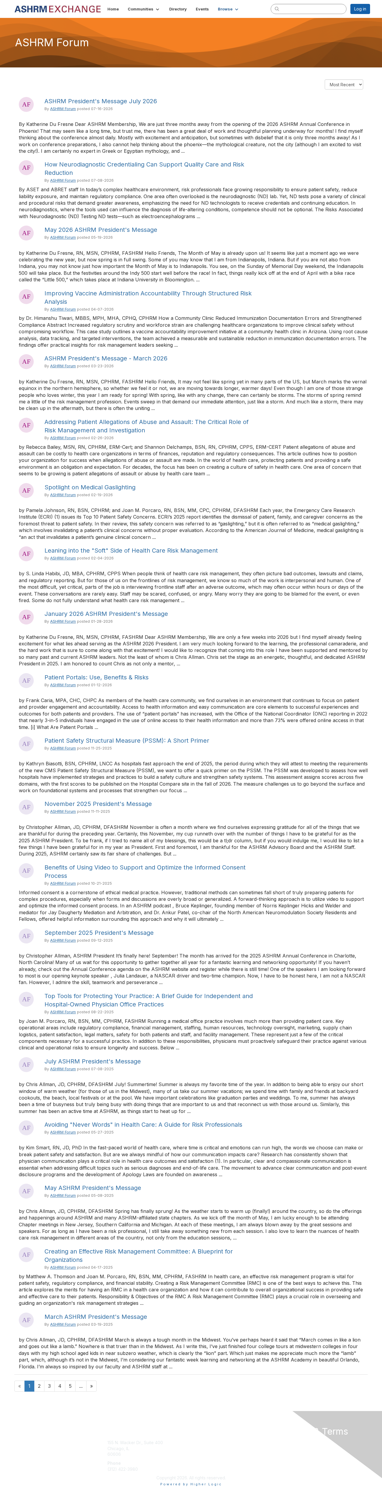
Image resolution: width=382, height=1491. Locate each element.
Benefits (201, 1448)
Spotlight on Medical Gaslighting (89, 487)
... (81, 1386)
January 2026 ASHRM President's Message (106, 613)
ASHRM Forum (63, 109)
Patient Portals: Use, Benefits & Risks (96, 677)
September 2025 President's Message (99, 932)
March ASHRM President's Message (95, 1316)
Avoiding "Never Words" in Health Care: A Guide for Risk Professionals (143, 1124)
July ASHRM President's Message (92, 1061)
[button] (144, 8)
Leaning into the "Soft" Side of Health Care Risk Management (131, 550)
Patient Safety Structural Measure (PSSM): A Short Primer (126, 740)
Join (197, 1442)
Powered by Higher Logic (191, 1484)
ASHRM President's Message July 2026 (100, 101)
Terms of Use (293, 1448)
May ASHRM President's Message (92, 1187)
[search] (277, 8)
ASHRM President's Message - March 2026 (105, 358)
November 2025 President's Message (98, 803)
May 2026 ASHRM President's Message (100, 229)
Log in (360, 8)
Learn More (204, 1454)
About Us (289, 1442)
